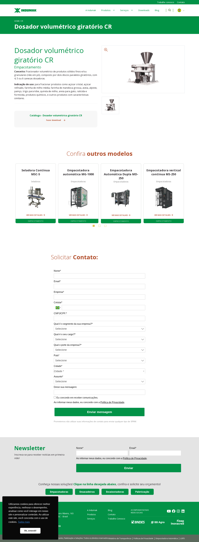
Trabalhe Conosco (116, 518)
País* (56, 355)
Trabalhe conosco (165, 2)
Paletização (142, 491)
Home (16, 21)
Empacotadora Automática (167, 538)
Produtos (106, 10)
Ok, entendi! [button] (30, 530)
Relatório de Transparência (120, 538)
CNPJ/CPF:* (60, 313)
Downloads (143, 10)
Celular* (58, 302)
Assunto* (58, 376)
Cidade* (58, 366)
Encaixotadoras (115, 491)
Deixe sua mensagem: (65, 387)
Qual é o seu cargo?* (64, 334)
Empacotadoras (59, 491)
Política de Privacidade (112, 402)
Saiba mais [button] (24, 522)
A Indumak (91, 10)
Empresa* (59, 292)
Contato (181, 2)
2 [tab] (99, 226)
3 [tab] (105, 226)
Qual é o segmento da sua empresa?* (73, 324)
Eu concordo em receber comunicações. (77, 397)
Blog (157, 10)
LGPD (182, 538)
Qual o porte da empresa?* (67, 345)
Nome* (57, 271)
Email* (57, 281)
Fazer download (53, 120)
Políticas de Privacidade (143, 538)
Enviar (128, 468)
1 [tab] (94, 226)
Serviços (124, 10)
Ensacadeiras (87, 491)
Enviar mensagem (99, 412)
